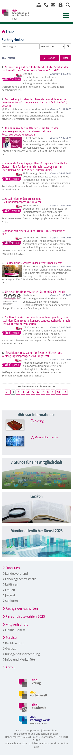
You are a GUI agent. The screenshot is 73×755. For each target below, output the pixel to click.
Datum (51, 57)
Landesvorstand (16, 573)
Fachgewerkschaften (21, 608)
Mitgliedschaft (16, 624)
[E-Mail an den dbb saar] (52, 5)
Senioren (11, 601)
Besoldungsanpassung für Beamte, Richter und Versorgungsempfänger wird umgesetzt (32, 354)
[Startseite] (3, 32)
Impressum (33, 730)
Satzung (39, 421)
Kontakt (20, 730)
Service (11, 637)
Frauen (10, 590)
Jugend (10, 595)
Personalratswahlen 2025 (25, 616)
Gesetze (10, 648)
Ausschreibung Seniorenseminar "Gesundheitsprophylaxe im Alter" (22, 200)
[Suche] (66, 5)
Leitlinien (11, 584)
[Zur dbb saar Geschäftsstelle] (44, 5)
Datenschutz (50, 730)
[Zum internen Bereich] (59, 5)
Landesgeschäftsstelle (20, 579)
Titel (65, 57)
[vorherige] (8, 392)
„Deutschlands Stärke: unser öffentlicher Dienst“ (33, 263)
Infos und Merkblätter (20, 659)
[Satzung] (18, 426)
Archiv (10, 667)
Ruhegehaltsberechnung (22, 654)
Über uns (12, 568)
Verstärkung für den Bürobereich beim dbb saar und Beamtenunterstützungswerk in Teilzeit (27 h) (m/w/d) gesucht (34, 102)
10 (58, 392)
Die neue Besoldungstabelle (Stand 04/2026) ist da (34, 291)
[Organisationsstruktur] (18, 443)
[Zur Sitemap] (37, 5)
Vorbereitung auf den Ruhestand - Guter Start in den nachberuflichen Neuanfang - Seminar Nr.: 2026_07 (35, 69)
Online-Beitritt (15, 630)
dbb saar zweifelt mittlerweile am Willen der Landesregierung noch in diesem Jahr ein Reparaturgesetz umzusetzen (30, 131)
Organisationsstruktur (46, 437)
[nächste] (65, 392)
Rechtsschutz (14, 643)
